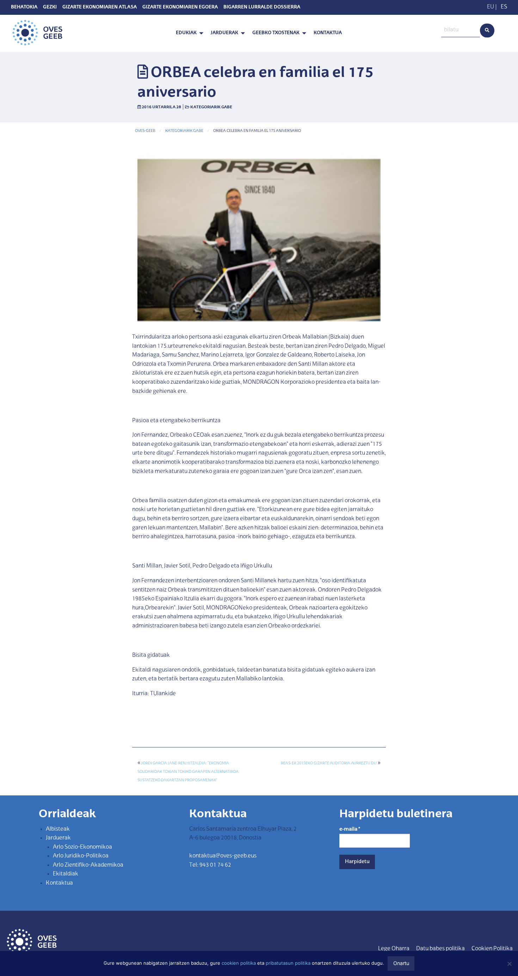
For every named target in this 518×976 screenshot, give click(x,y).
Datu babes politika (440, 949)
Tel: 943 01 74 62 (210, 865)
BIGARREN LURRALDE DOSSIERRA (261, 7)
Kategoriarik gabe (211, 107)
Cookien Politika (492, 949)
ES (504, 7)
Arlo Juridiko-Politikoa (81, 856)
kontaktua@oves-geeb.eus (223, 856)
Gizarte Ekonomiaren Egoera (180, 7)
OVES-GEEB (145, 131)
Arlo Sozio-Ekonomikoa (82, 847)
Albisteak (58, 829)
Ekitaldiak (65, 874)
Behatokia (24, 7)
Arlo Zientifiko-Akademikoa (88, 865)
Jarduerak (224, 33)
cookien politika (239, 963)
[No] (509, 963)
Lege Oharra (393, 949)
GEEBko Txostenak (276, 33)
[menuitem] (187, 33)
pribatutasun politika (288, 963)
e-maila (349, 829)
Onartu (401, 963)
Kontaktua (328, 33)
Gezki (50, 7)
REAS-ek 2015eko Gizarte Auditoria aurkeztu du (329, 763)
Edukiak (186, 33)
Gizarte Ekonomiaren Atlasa (99, 7)
